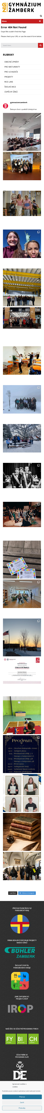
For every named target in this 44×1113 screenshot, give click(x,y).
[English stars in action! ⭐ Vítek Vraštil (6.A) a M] (22, 560)
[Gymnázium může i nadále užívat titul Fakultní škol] (22, 676)
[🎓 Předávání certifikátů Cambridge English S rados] (22, 793)
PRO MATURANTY (12, 67)
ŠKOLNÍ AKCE (10, 87)
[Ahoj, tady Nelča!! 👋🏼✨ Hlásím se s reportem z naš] (22, 404)
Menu (4, 21)
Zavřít (22, 1102)
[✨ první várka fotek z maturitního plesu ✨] (22, 521)
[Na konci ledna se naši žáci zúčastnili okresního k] (22, 832)
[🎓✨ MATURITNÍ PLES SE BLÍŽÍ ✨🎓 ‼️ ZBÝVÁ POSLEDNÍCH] (22, 754)
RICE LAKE (8, 82)
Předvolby (22, 1108)
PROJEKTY (8, 77)
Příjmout (22, 1097)
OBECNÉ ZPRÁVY (11, 62)
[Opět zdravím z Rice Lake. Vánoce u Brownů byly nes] (22, 637)
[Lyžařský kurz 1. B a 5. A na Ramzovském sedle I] (22, 443)
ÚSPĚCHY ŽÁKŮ (11, 92)
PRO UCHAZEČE (11, 72)
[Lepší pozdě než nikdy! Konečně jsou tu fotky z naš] (22, 210)
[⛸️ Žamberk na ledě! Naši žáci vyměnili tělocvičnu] (22, 287)
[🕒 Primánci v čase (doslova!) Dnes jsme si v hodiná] (22, 365)
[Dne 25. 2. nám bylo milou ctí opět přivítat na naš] (22, 599)
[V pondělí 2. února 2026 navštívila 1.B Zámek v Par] (22, 871)
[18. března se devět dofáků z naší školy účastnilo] (22, 171)
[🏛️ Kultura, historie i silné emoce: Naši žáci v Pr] (22, 326)
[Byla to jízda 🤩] (22, 482)
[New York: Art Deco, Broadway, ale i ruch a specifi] (22, 248)
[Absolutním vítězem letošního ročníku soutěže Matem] (22, 132)
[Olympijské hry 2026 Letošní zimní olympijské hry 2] (22, 715)
